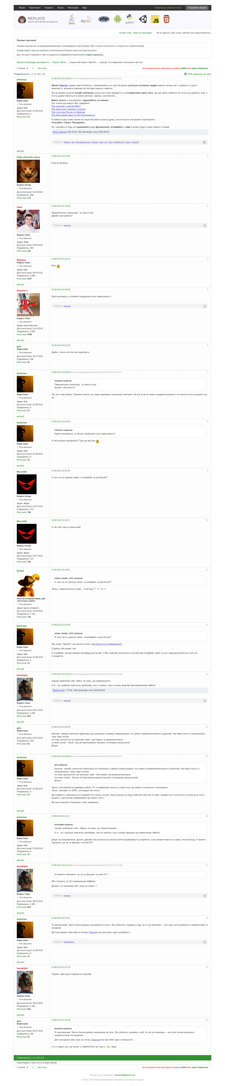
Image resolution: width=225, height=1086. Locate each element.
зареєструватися (199, 68)
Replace (67, 142)
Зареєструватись (94, 55)
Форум (22, 8)
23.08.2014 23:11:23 (61, 865)
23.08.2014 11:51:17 (61, 520)
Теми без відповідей (142, 33)
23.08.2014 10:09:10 (61, 372)
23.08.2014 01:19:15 (61, 206)
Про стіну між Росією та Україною (68, 112)
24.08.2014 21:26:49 (61, 1020)
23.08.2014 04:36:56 (61, 289)
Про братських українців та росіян (68, 109)
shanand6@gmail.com (124, 1075)
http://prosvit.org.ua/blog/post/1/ (107, 644)
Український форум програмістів (33, 62)
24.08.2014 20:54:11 (61, 918)
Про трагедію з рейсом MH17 (66, 106)
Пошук (60, 8)
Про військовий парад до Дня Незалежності (73, 115)
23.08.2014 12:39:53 (61, 727)
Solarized (93, 932)
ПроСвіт (64, 85)
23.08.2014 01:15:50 (61, 156)
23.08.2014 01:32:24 (61, 259)
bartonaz (22, 79)
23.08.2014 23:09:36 (61, 756)
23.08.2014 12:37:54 (61, 674)
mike (73, 142)
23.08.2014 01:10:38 (61, 78)
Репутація (21, 117)
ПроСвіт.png (59, 690)
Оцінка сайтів (59, 62)
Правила (49, 8)
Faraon (128, 142)
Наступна (42, 68)
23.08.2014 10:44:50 (61, 421)
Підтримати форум (197, 8)
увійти (184, 68)
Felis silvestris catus (83, 142)
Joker (101, 142)
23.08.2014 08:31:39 (61, 345)
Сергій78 (135, 142)
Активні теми (125, 33)
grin (105, 142)
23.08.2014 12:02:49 (61, 625)
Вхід (84, 8)
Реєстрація (73, 8)
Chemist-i (94, 142)
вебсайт (20, 151)
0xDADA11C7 (119, 142)
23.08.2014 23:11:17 (61, 816)
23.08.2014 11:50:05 (61, 471)
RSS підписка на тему (199, 74)
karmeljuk (22, 675)
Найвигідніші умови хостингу (168, 8)
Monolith (22, 471)
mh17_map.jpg (60, 132)
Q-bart (110, 142)
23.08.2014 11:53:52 (61, 570)
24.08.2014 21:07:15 (61, 967)
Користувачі (35, 8)
